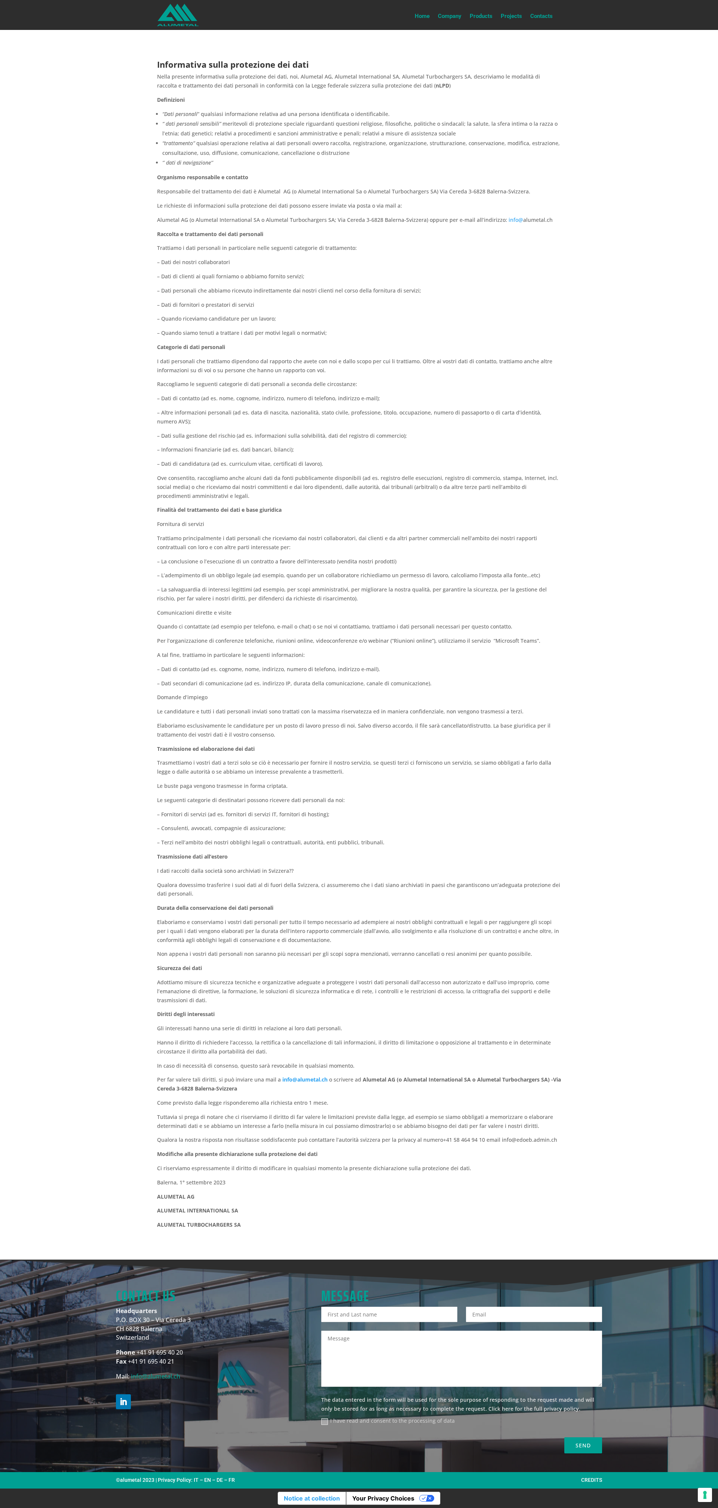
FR (231, 1480)
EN (207, 1480)
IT (196, 1480)
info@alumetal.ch (155, 1376)
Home (422, 16)
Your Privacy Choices (383, 1498)
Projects (511, 16)
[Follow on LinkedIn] (123, 1401)
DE (220, 1480)
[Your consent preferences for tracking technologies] (705, 1495)
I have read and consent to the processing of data (392, 1420)
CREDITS (591, 1480)
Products (481, 16)
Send (583, 1445)
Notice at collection (312, 1498)
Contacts (541, 16)
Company (449, 16)
